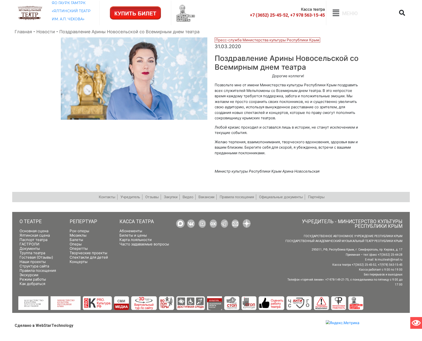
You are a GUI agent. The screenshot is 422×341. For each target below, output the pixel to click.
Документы (30, 248)
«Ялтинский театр (71, 11)
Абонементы (130, 231)
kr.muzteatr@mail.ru (388, 259)
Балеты (76, 239)
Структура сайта (34, 266)
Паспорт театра (33, 239)
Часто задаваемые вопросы (144, 244)
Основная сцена (34, 231)
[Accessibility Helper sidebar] (416, 323)
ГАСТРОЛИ (29, 244)
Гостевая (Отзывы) (36, 257)
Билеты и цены (133, 235)
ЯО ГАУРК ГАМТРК (68, 3)
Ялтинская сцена (35, 235)
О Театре (31, 221)
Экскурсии (29, 275)
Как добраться (32, 283)
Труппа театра (32, 253)
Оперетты (79, 248)
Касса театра (136, 221)
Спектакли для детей (89, 257)
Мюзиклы (78, 235)
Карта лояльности (135, 239)
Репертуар (83, 221)
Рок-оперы (79, 231)
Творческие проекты (88, 253)
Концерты (78, 261)
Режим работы (33, 279)
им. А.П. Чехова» (68, 19)
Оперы (76, 244)
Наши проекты (33, 261)
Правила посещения (38, 270)
